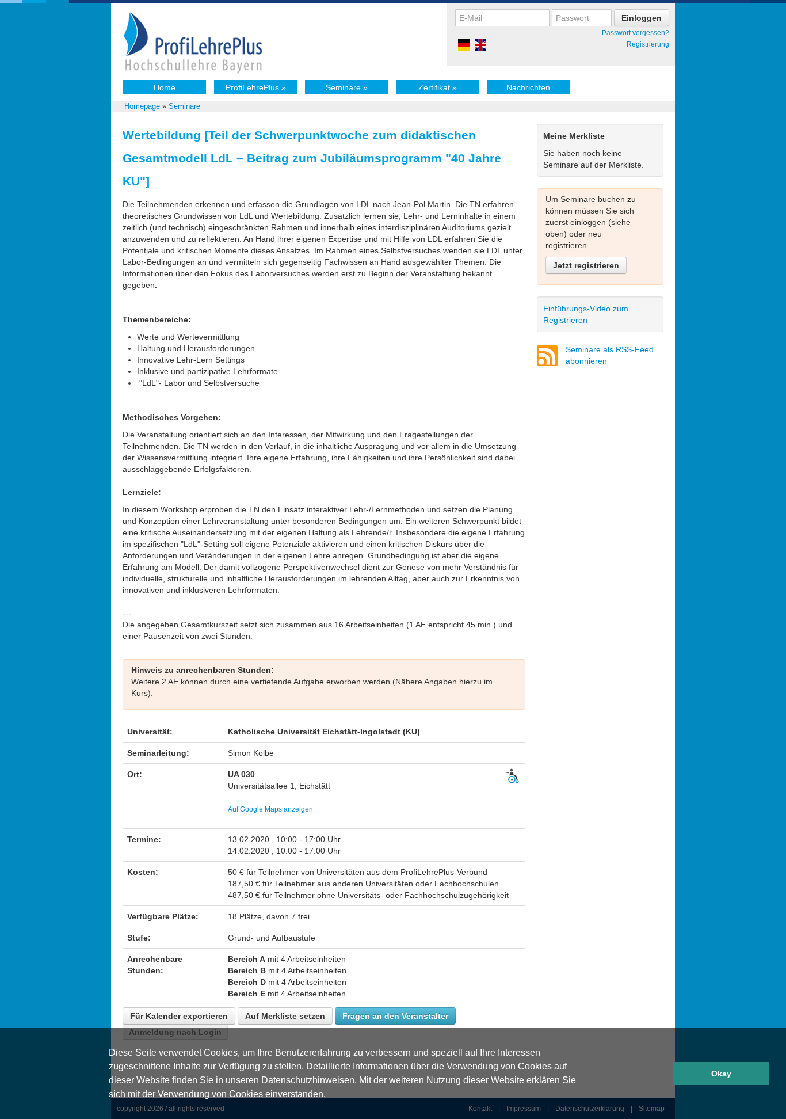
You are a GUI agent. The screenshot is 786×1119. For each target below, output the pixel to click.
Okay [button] (721, 1073)
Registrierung (648, 44)
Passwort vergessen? (635, 33)
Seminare (347, 87)
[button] (329, 1095)
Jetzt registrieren (586, 265)
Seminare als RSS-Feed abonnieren (610, 355)
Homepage (142, 106)
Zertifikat (437, 87)
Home (164, 87)
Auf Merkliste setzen (285, 1016)
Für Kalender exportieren (179, 1016)
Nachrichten (528, 87)
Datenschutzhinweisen (307, 1080)
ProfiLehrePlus (256, 87)
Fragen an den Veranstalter (395, 1016)
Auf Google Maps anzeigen (270, 809)
